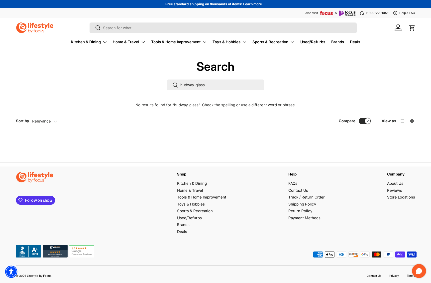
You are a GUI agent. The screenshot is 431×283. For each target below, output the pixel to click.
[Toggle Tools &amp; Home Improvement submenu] (205, 42)
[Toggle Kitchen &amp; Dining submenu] (105, 42)
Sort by (22, 120)
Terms (411, 276)
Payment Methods (304, 218)
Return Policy (300, 210)
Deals (355, 42)
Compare (347, 120)
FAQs (292, 183)
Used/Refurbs (312, 42)
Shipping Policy (302, 204)
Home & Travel (126, 42)
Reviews (394, 190)
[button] (412, 27)
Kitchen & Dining (86, 42)
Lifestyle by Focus (39, 276)
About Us (395, 183)
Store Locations (401, 197)
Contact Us (298, 190)
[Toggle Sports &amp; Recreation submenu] (292, 42)
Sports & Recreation (270, 42)
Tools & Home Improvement (176, 42)
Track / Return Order (306, 197)
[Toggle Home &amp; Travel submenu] (143, 42)
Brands (337, 42)
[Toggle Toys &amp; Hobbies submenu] (244, 42)
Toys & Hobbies (226, 42)
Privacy (394, 276)
